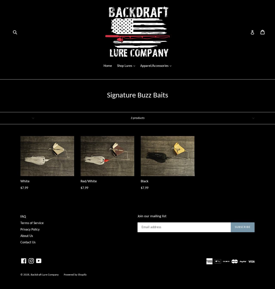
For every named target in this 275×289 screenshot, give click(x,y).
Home (108, 66)
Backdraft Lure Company (45, 274)
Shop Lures (127, 66)
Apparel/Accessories (157, 66)
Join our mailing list (152, 216)
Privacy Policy (30, 229)
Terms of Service (32, 223)
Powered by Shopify (75, 274)
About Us (26, 236)
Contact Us (27, 242)
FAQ (23, 217)
